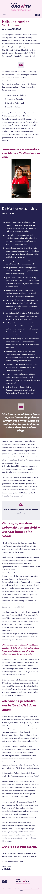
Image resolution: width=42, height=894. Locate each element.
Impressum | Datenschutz (30, 889)
